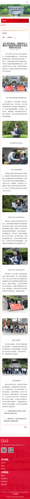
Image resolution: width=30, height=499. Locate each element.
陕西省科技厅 (4, 481)
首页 (3, 37)
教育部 (2, 475)
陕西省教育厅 (4, 478)
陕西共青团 (4, 484)
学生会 (2, 465)
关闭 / (26, 427)
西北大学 (3, 463)
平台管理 (15, 494)
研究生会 (3, 468)
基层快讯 (4, 25)
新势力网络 (21, 496)
